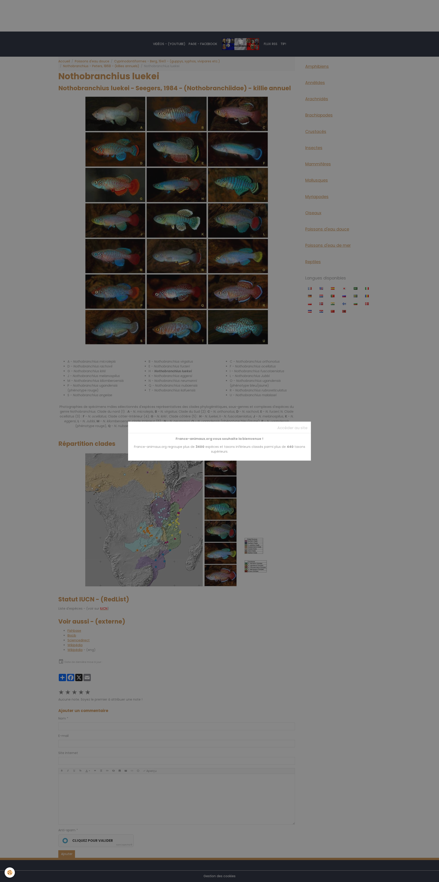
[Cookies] (10, 872)
